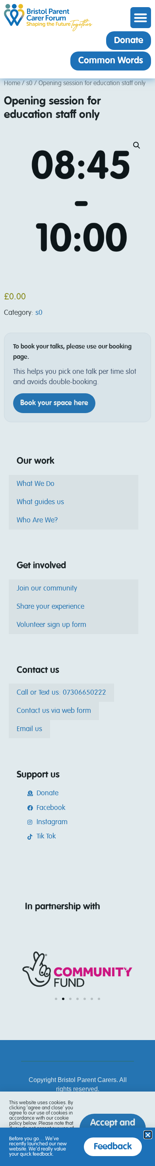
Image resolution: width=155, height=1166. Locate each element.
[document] (77, 583)
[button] (140, 17)
